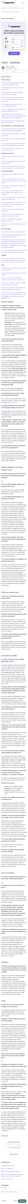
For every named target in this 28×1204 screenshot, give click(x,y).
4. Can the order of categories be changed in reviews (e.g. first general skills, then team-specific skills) (12, 99)
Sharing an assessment (7, 1165)
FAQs (22, 8)
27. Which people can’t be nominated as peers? (13, 232)
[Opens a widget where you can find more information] (22, 1201)
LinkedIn (7, 1136)
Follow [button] (14, 71)
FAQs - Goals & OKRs (7, 1179)
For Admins (10, 8)
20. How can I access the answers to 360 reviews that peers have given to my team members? (12, 192)
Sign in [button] (23, 2)
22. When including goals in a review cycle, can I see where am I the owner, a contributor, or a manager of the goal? (13, 204)
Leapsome (3, 8)
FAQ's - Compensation (7, 1168)
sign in (6, 1191)
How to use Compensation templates (10, 1171)
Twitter (5, 1136)
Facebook (2, 1136)
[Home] (7, 3)
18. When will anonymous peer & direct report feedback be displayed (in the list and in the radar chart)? (13, 180)
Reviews (17, 8)
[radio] (9, 1145)
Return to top (13, 1154)
